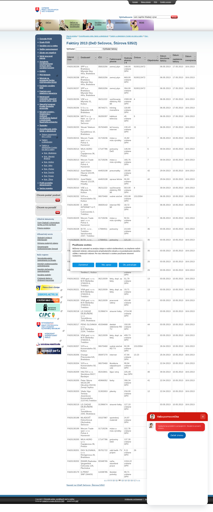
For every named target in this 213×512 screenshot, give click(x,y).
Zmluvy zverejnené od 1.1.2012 (49, 136)
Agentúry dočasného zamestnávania (45, 270)
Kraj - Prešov (49, 169)
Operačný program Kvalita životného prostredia (47, 106)
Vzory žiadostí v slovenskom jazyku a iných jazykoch (48, 224)
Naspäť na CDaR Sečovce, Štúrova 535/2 (86, 485)
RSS (155, 2)
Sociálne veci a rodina (100, 24)
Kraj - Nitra (48, 166)
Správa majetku (46, 188)
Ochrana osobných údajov (47, 243)
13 (122, 480)
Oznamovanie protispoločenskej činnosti (47, 248)
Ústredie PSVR (46, 39)
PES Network (45, 75)
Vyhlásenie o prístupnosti (133, 499)
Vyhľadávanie (125, 17)
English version (165, 2)
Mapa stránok (146, 2)
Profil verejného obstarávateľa (46, 184)
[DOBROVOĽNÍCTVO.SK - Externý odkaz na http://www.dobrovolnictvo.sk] (49, 297)
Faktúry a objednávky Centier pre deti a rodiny (49, 148)
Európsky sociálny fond (47, 87)
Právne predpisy (43, 228)
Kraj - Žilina (48, 179)
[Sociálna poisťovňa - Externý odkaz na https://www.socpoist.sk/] (49, 346)
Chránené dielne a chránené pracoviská (45, 279)
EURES (43, 71)
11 (116, 480)
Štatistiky (43, 126)
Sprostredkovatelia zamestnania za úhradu (46, 259)
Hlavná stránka (71, 36)
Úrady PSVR (45, 42)
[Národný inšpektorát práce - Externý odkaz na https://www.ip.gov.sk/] (49, 340)
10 (113, 480)
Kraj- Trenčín (49, 172)
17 (135, 480)
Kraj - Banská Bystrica (49, 158)
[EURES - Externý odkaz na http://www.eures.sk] (49, 290)
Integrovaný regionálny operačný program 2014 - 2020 (48, 99)
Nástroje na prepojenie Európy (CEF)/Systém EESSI (48, 80)
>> (139, 480)
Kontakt (135, 2)
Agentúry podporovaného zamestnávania (47, 265)
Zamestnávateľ (121, 23)
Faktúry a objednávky (47, 141)
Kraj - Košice (49, 162)
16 (132, 480)
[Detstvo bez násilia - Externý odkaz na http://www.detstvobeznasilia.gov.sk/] (49, 311)
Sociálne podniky (44, 275)
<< (105, 480)
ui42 (76, 501)
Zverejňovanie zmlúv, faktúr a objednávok (48, 130)
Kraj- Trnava (49, 176)
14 (125, 480)
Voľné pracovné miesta (46, 57)
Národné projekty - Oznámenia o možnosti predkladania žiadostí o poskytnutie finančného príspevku (48, 117)
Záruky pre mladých (48, 53)
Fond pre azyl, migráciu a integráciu (48, 92)
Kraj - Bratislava (50, 153)
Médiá (141, 23)
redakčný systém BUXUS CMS (53, 501)
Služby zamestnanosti (49, 49)
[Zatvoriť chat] (202, 416)
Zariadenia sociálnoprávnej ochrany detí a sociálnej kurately (47, 65)
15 (129, 480)
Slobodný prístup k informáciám (44, 239)
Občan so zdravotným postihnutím (75, 25)
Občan (48, 23)
